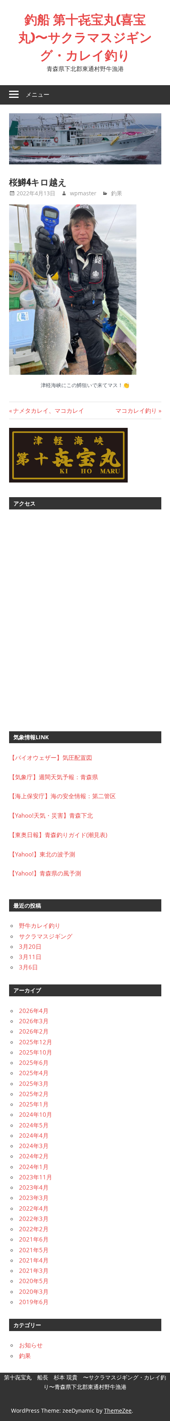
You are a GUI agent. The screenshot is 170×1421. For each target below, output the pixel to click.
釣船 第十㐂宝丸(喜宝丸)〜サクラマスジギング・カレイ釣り (85, 37)
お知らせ (31, 1345)
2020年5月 (34, 1281)
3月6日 (28, 967)
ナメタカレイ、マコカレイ (48, 410)
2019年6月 (34, 1302)
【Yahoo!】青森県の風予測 (45, 873)
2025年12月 (35, 1042)
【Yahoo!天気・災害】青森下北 (51, 815)
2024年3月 (34, 1146)
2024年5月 (34, 1125)
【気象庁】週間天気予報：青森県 (53, 777)
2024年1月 (34, 1167)
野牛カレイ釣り (39, 925)
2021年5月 (34, 1250)
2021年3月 (34, 1270)
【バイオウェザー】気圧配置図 (50, 757)
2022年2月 (34, 1229)
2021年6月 (34, 1239)
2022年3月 (34, 1219)
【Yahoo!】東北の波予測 (42, 854)
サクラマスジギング (45, 936)
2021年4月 (34, 1260)
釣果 (116, 193)
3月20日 (30, 946)
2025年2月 (34, 1094)
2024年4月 (34, 1135)
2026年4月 (34, 1011)
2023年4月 (34, 1187)
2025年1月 (34, 1104)
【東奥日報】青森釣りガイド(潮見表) (58, 835)
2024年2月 (34, 1156)
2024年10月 (35, 1114)
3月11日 (30, 957)
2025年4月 (34, 1073)
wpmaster (83, 193)
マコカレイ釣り (136, 410)
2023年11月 (35, 1177)
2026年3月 (34, 1021)
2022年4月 (34, 1208)
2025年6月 (34, 1062)
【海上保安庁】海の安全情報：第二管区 (62, 796)
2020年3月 (34, 1291)
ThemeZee (118, 1410)
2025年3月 (34, 1083)
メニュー (37, 94)
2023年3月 (34, 1198)
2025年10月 (35, 1052)
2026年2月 (34, 1031)
